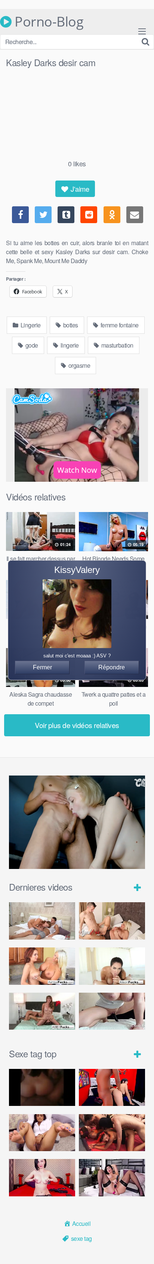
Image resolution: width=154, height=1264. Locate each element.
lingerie (69, 345)
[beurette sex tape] (42, 1087)
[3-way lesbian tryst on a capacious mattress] (42, 1011)
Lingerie (30, 325)
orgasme (78, 365)
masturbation (116, 345)
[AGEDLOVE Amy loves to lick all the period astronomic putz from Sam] (112, 921)
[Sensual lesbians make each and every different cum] (42, 966)
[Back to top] (141, 1248)
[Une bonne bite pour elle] (42, 1177)
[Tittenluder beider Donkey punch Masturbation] (112, 1011)
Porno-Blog (47, 21)
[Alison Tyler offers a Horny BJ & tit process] (112, 966)
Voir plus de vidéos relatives (77, 725)
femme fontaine (119, 325)
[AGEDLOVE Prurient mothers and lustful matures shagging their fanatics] (42, 921)
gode (31, 345)
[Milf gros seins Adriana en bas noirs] (112, 1177)
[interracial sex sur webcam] (112, 1087)
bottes (70, 325)
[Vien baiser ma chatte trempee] (42, 1133)
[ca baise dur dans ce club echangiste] (112, 1133)
